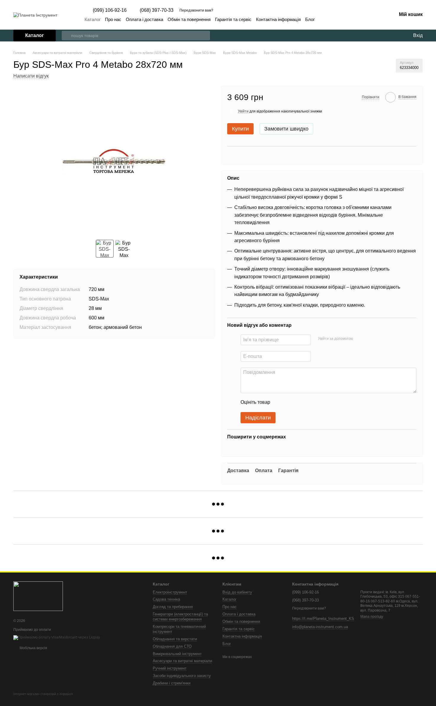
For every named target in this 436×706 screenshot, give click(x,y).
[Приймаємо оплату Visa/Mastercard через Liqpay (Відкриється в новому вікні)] (56, 637)
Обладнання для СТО (172, 646)
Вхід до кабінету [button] (237, 592)
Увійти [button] (243, 111)
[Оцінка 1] (280, 402)
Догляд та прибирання (173, 606)
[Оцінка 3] (299, 402)
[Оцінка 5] (318, 402)
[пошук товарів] (66, 35)
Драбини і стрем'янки (171, 683)
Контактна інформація (278, 19)
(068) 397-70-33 (157, 10)
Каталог (93, 19)
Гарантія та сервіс (233, 19)
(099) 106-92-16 (110, 10)
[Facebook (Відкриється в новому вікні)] (323, 19)
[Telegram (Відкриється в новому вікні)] (330, 19)
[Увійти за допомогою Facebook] (359, 338)
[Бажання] (396, 35)
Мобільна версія (33, 648)
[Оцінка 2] (289, 402)
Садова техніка (166, 599)
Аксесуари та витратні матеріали (182, 661)
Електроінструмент (170, 592)
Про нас (113, 19)
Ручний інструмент (170, 668)
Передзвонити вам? (196, 10)
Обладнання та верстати (175, 639)
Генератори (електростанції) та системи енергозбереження (180, 616)
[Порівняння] (384, 35)
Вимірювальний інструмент (177, 654)
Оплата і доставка (144, 19)
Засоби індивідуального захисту (182, 675)
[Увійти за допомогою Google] (369, 338)
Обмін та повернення (189, 19)
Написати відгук (31, 75)
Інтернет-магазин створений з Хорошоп (43, 694)
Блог (310, 19)
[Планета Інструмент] (38, 596)
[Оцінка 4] (308, 402)
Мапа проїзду (371, 617)
